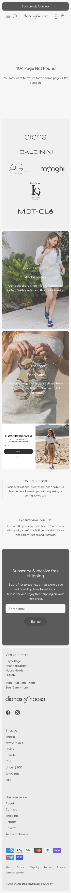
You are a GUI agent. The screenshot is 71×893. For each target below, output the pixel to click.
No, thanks (18, 457)
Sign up (18, 451)
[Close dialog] (66, 425)
